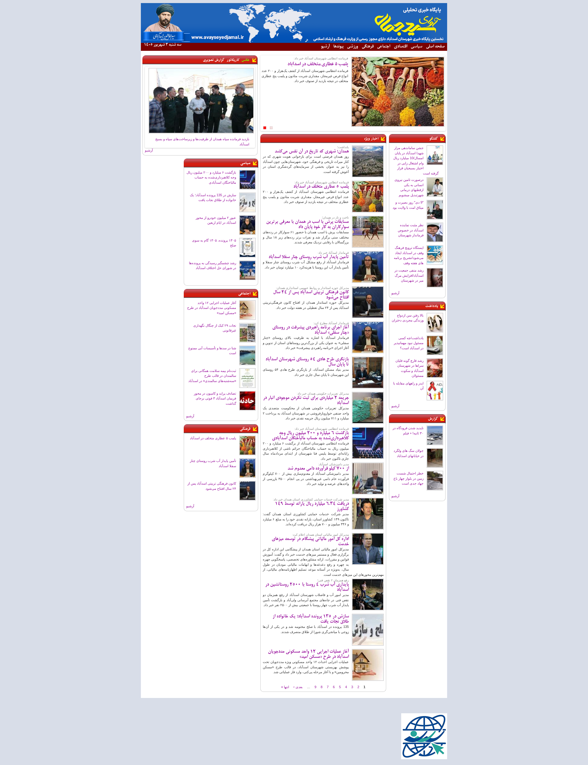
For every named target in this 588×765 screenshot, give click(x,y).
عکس (245, 60)
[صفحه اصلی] (294, 41)
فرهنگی (368, 46)
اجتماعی (383, 46)
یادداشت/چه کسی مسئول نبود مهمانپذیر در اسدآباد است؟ (409, 343)
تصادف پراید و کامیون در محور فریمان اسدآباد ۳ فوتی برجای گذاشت (215, 398)
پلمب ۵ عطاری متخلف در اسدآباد (213, 438)
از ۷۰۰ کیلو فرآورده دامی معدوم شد (318, 468)
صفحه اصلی (435, 46)
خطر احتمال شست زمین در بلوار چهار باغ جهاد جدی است (409, 478)
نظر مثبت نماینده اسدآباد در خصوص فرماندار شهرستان (411, 230)
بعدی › (298, 686)
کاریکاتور (233, 60)
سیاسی (416, 46)
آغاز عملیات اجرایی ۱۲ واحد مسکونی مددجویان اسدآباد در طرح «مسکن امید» (211, 308)
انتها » (285, 686)
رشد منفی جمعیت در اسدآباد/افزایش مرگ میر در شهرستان (409, 275)
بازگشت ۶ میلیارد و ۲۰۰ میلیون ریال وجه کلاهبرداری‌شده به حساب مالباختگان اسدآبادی (211, 177)
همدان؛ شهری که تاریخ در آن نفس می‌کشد (312, 151)
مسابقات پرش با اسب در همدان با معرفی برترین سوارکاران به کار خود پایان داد (307, 224)
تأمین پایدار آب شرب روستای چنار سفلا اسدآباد (309, 257)
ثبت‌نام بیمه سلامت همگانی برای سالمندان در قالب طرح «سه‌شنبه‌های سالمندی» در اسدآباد (212, 376)
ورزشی (352, 46)
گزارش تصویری (213, 60)
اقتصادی (400, 46)
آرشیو (325, 46)
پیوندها (338, 46)
